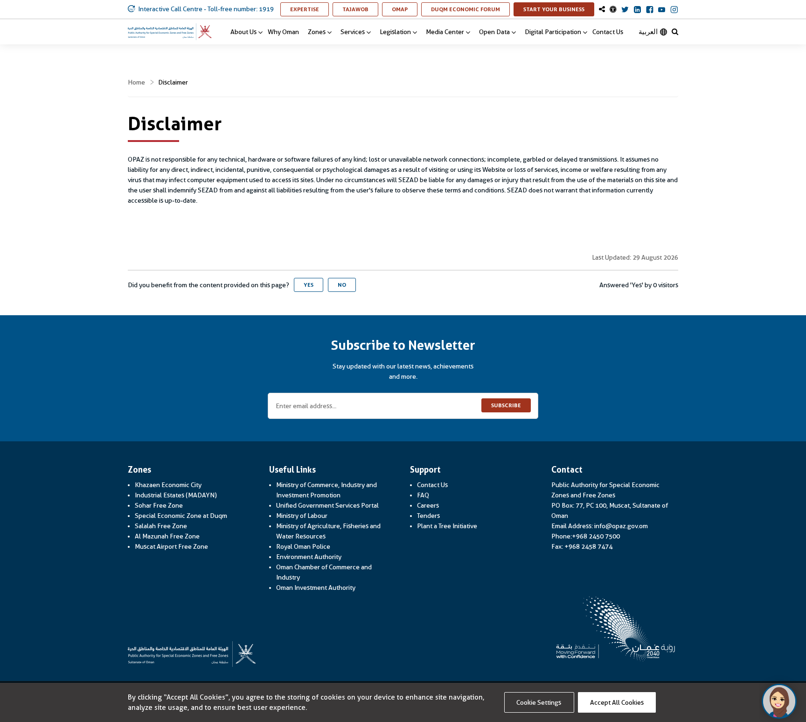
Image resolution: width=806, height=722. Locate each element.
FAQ (423, 495)
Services (352, 31)
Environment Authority (308, 556)
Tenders (428, 515)
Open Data (494, 31)
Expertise (309, 9)
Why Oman (283, 31)
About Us (243, 31)
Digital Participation (553, 31)
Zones (317, 31)
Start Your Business (558, 9)
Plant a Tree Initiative (447, 526)
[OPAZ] (170, 31)
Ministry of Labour (301, 515)
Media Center (445, 31)
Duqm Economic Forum (470, 9)
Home (136, 82)
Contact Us (607, 31)
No (342, 285)
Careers (428, 505)
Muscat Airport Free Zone (171, 546)
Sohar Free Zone (159, 505)
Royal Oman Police (303, 546)
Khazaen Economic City (168, 484)
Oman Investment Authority (315, 587)
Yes (308, 285)
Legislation (395, 31)
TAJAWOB (360, 9)
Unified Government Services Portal (327, 505)
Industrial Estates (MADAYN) (176, 495)
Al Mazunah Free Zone (167, 536)
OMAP (404, 9)
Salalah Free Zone (161, 526)
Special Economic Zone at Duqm (181, 515)
